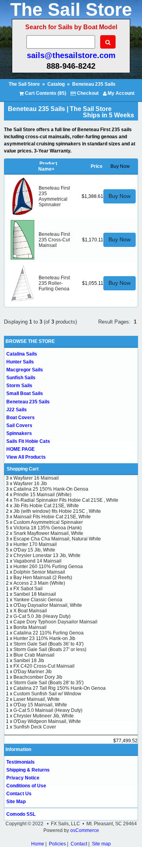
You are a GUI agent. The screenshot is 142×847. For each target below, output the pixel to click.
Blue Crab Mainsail (33, 655)
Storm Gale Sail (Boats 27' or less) (49, 649)
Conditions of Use (26, 786)
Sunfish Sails (21, 377)
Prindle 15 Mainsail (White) (42, 494)
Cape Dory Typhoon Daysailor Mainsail (55, 622)
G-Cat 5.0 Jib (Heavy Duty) (42, 616)
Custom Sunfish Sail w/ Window (47, 693)
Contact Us (19, 793)
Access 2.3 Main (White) (39, 583)
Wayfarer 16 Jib (30, 483)
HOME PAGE (20, 449)
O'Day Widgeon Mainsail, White (47, 721)
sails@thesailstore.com (71, 55)
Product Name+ (47, 166)
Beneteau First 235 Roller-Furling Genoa (54, 283)
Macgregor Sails (24, 370)
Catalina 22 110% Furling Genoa (48, 633)
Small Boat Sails (24, 393)
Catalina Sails (21, 354)
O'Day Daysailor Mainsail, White (47, 605)
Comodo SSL (21, 814)
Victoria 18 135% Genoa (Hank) (47, 528)
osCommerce (84, 830)
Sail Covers (19, 425)
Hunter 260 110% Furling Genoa (48, 566)
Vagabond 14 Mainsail (37, 561)
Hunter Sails (20, 362)
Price (97, 166)
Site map (101, 844)
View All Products (26, 457)
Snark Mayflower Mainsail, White (48, 533)
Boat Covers (20, 417)
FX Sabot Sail (28, 588)
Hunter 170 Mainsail (35, 544)
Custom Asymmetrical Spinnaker (48, 522)
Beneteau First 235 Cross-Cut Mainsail (54, 240)
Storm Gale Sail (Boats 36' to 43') (48, 644)
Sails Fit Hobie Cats (28, 441)
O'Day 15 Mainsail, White (40, 705)
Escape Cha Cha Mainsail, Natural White (57, 539)
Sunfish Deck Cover (34, 727)
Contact (79, 844)
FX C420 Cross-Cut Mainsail (44, 666)
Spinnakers (19, 433)
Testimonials (20, 762)
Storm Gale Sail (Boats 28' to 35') (48, 682)
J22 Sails (16, 409)
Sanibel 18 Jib (28, 660)
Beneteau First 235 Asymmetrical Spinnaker (54, 196)
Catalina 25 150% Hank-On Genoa (50, 489)
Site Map (16, 801)
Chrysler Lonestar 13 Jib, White (46, 555)
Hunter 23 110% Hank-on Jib (44, 638)
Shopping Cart (23, 469)
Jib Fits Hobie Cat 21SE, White (46, 505)
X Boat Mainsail (30, 611)
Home (37, 844)
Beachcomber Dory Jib (37, 677)
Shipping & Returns (28, 770)
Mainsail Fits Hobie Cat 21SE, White (52, 516)
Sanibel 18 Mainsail (34, 594)
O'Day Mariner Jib (32, 671)
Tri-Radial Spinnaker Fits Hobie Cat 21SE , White (65, 500)
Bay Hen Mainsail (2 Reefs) (42, 577)
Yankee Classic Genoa (37, 599)
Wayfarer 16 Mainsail (36, 478)
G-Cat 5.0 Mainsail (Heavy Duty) (47, 710)
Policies (57, 844)
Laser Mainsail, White (36, 699)
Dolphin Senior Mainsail (39, 572)
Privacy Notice (22, 778)
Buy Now (119, 196)
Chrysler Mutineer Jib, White (43, 716)
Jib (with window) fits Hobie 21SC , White (57, 511)
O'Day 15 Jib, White (34, 550)
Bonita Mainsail (30, 627)
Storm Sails (19, 385)
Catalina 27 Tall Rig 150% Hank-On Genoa (59, 688)
